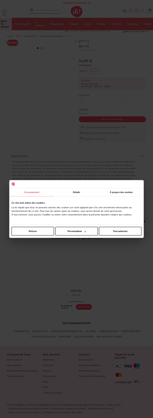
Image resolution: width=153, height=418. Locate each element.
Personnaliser (75, 231)
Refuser (33, 231)
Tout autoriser (120, 231)
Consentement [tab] (31, 192)
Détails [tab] (76, 192)
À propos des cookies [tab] (121, 192)
